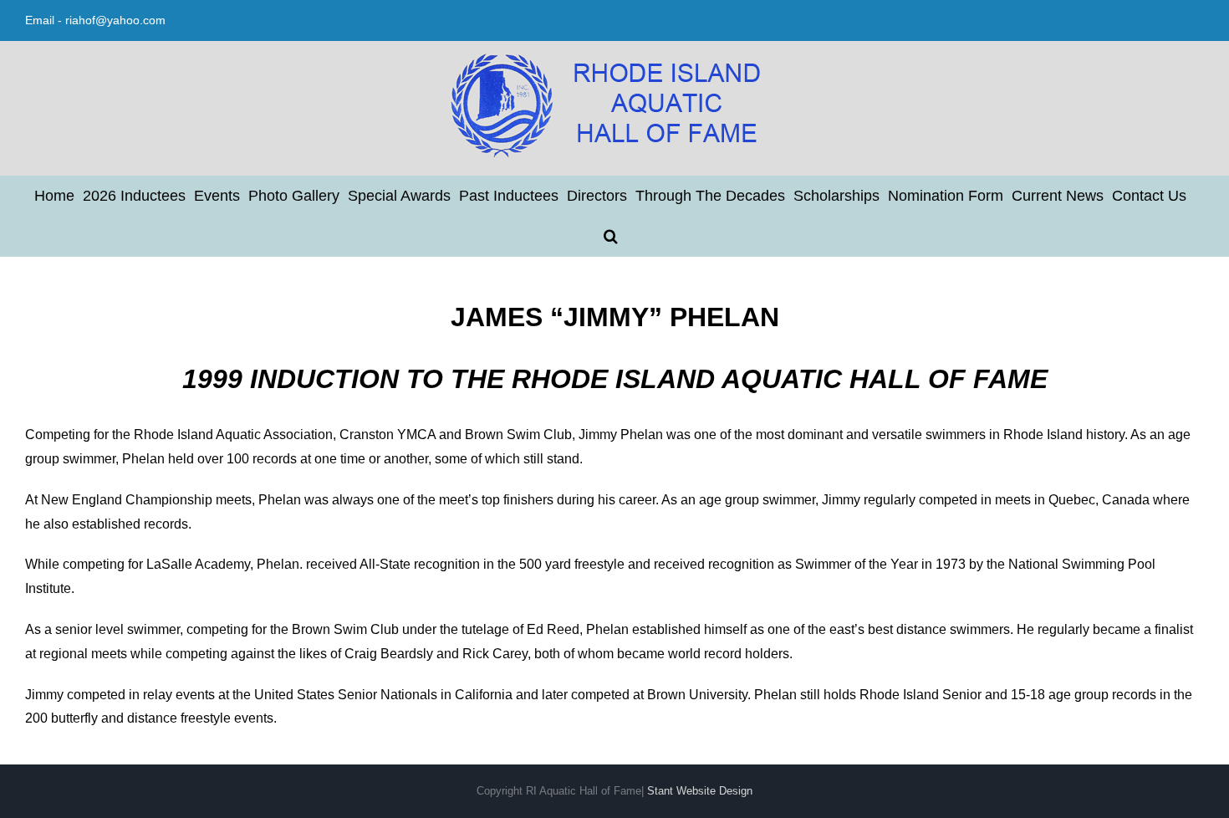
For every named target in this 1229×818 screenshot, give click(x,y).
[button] (611, 236)
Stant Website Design (699, 791)
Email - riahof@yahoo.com (95, 20)
